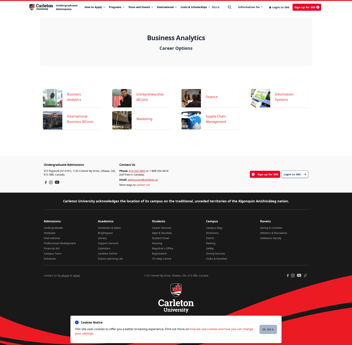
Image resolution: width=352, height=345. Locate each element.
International (165, 7)
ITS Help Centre (161, 258)
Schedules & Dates (109, 228)
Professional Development (60, 243)
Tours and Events (139, 7)
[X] (305, 275)
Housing (157, 243)
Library (102, 238)
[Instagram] (51, 182)
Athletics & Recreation (273, 233)
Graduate (49, 233)
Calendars (104, 248)
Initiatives (50, 258)
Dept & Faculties (162, 233)
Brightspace (105, 233)
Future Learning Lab (110, 258)
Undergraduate (53, 228)
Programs (115, 7)
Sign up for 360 (304, 7)
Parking (210, 243)
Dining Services (215, 253)
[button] (231, 7)
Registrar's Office (162, 248)
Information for (249, 7)
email (76, 275)
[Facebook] (46, 182)
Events (210, 238)
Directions (212, 233)
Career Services (161, 228)
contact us (142, 185)
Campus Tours (52, 253)
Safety (210, 248)
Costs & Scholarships (194, 7)
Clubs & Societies (216, 258)
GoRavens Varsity (270, 238)
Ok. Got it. (268, 329)
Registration (159, 253)
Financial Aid (52, 248)
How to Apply (93, 7)
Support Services (108, 243)
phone (65, 275)
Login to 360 (280, 7)
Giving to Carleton (271, 228)
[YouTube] (57, 182)
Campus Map (214, 228)
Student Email (160, 238)
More (215, 7)
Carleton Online (107, 253)
